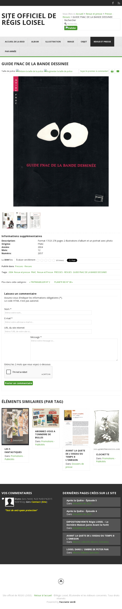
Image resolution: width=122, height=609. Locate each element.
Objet (84, 41)
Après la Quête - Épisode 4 (82, 511)
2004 (11, 272)
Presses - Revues (23, 266)
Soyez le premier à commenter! (94, 71)
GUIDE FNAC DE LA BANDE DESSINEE (90, 272)
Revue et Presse (45, 272)
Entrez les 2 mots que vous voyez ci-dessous (27, 364)
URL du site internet (14, 327)
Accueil (79, 13)
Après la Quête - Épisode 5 (82, 500)
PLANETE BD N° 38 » (63, 282)
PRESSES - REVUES (63, 272)
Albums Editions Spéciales (86, 552)
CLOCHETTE (102, 454)
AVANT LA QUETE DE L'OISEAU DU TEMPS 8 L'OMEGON (75, 455)
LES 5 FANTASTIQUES (13, 450)
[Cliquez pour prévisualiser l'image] (61, 141)
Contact (36, 501)
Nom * (7, 309)
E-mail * (8, 318)
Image (70, 41)
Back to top (61, 581)
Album (35, 41)
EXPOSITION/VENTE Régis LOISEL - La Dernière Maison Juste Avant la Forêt (88, 523)
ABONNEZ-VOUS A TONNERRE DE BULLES (45, 434)
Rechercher (70, 20)
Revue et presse (94, 13)
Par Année (10, 51)
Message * (36, 337)
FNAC (33, 272)
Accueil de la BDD (15, 41)
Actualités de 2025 (82, 503)
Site (44, 501)
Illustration (53, 41)
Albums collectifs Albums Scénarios (91, 541)
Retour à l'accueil (43, 595)
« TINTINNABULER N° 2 (40, 282)
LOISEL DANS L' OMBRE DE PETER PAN (87, 549)
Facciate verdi (67, 601)
